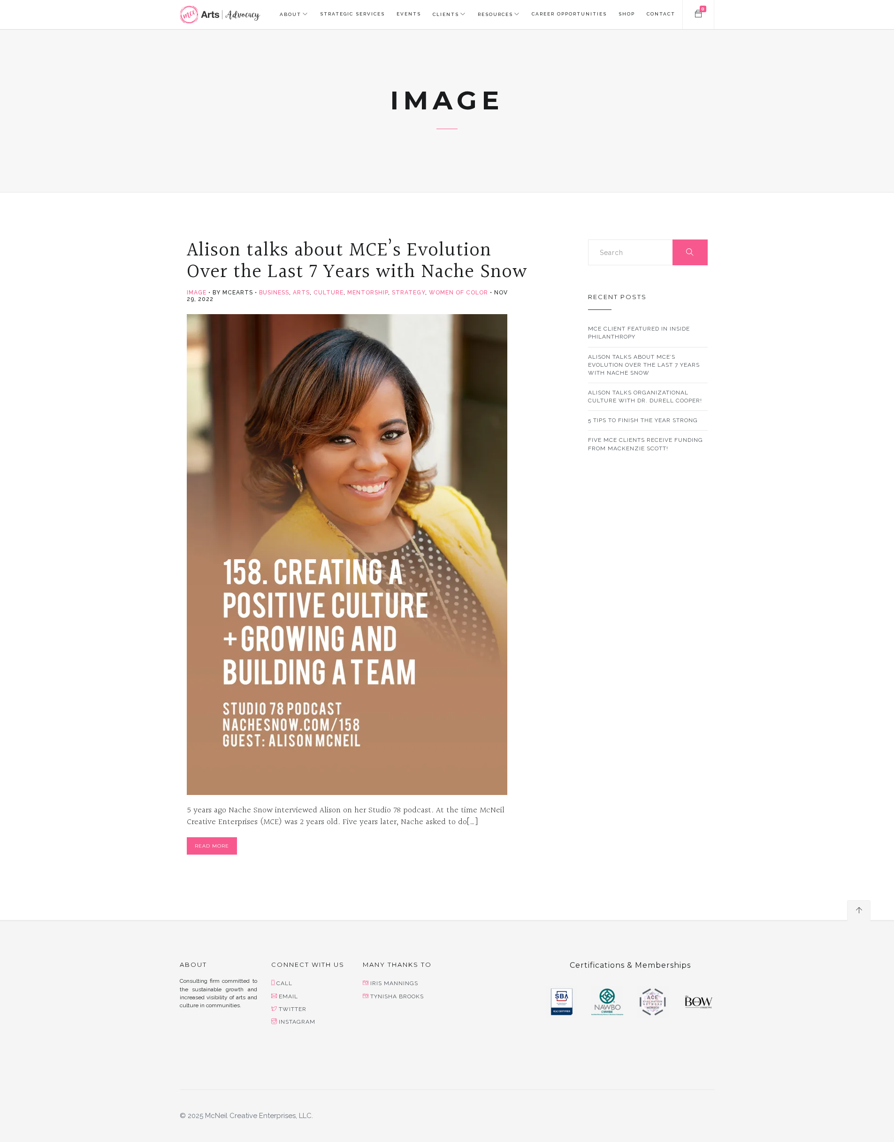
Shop (627, 13)
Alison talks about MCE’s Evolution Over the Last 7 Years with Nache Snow (357, 261)
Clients (446, 14)
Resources (495, 14)
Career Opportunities (569, 13)
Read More (212, 846)
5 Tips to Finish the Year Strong (643, 420)
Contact (661, 13)
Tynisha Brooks (397, 996)
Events (409, 13)
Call (284, 983)
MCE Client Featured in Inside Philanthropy (639, 332)
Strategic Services (352, 13)
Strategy (408, 292)
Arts (301, 292)
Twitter (292, 1009)
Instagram (297, 1022)
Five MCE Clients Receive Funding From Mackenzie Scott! (645, 444)
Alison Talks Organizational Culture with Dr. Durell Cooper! (645, 396)
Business (274, 292)
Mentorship (367, 292)
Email (288, 996)
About (290, 14)
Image (196, 292)
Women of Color (458, 292)
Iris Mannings (394, 983)
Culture (328, 292)
